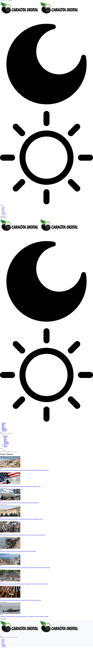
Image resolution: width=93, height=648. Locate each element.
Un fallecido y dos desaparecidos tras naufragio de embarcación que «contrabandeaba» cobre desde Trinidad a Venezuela (24, 616)
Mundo (1, 468)
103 (3, 619)
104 (4, 619)
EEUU (1, 484)
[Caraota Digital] (39, 234)
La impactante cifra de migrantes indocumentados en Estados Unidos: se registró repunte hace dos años (20, 600)
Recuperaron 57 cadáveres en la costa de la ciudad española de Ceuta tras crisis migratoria (18, 551)
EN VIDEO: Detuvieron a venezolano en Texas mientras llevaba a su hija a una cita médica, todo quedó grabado (22, 534)
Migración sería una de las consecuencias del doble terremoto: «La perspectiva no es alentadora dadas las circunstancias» (24, 583)
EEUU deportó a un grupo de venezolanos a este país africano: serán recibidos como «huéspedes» (19, 502)
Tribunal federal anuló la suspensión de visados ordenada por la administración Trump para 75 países (20, 486)
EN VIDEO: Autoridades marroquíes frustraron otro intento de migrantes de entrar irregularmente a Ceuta (21, 519)
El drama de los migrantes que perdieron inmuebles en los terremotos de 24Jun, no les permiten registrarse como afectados (24, 470)
